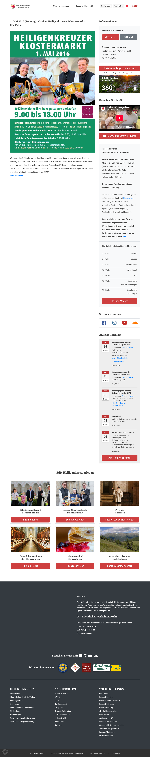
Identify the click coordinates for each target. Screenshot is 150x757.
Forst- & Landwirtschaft (119, 565)
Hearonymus (128, 198)
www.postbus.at (88, 630)
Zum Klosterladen (75, 519)
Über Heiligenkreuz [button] (61, 6)
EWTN (57, 697)
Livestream (14, 704)
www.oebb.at (86, 633)
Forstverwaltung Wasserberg (22, 722)
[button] (127, 6)
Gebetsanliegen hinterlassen (120, 68)
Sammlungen (15, 714)
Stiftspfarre (15, 711)
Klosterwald (104, 693)
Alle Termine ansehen (120, 457)
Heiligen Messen (119, 301)
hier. (124, 237)
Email (130, 37)
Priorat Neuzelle (105, 697)
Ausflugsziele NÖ (106, 718)
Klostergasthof (16, 700)
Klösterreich (104, 714)
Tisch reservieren (75, 565)
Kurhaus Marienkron (107, 732)
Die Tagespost (61, 704)
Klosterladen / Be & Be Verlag (22, 697)
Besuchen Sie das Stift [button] (86, 6)
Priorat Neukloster (106, 704)
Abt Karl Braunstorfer (108, 711)
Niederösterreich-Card (108, 722)
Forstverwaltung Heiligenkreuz (22, 718)
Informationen (30, 519)
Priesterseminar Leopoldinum (22, 707)
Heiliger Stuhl (60, 718)
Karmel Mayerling (106, 707)
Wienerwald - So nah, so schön (111, 725)
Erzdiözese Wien (61, 693)
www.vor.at (92, 626)
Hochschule (15, 693)
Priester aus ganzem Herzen (119, 519)
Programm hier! (17, 175)
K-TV (57, 700)
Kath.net (58, 725)
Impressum (116, 753)
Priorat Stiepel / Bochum (109, 700)
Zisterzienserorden (62, 714)
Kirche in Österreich (63, 711)
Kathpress (59, 707)
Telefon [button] (111, 37)
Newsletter (119, 6)
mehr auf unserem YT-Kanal (121, 135)
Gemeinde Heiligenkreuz (109, 729)
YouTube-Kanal (127, 348)
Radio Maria (59, 722)
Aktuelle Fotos (30, 565)
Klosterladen (106, 6)
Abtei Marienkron (106, 736)
